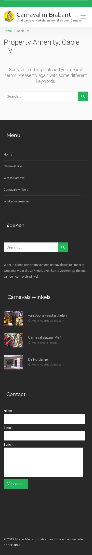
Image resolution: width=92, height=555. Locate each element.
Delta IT (16, 545)
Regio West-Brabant (44, 342)
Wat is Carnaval (14, 178)
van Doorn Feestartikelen (47, 315)
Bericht (8, 444)
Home (8, 31)
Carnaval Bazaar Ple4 (45, 337)
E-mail (8, 427)
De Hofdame (38, 359)
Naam (8, 411)
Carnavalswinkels (16, 189)
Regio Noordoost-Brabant (47, 320)
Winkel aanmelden (17, 201)
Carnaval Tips (13, 166)
